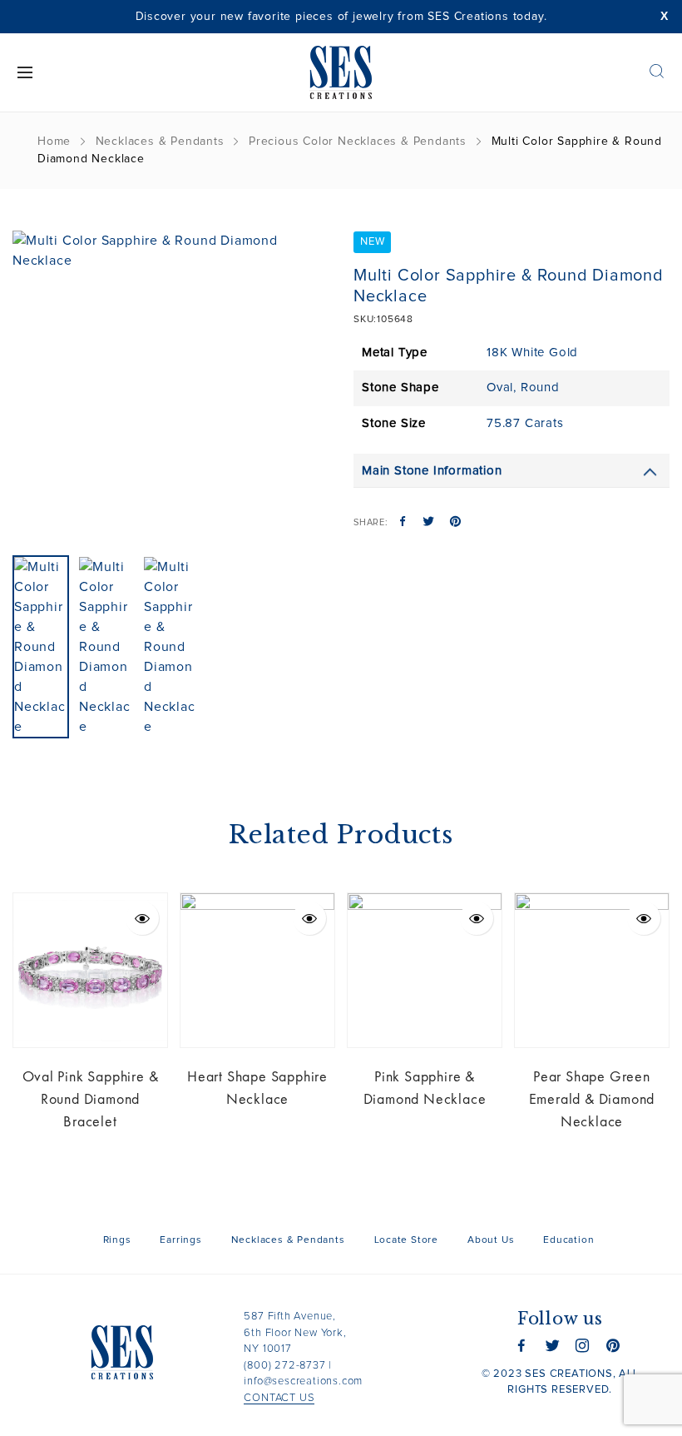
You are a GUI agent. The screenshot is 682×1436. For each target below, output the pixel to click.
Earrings (180, 1240)
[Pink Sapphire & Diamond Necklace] (425, 970)
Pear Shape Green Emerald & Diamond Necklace (592, 1098)
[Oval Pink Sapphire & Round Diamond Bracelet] (90, 970)
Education (568, 1240)
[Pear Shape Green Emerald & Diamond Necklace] (592, 970)
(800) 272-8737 (284, 1365)
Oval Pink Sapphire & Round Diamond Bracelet (90, 1098)
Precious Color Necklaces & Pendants (358, 141)
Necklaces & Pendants (160, 141)
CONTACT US (279, 1398)
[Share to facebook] (403, 522)
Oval (500, 387)
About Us (490, 1240)
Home (54, 141)
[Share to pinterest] (455, 522)
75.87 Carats (525, 423)
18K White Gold (532, 352)
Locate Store (406, 1240)
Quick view (142, 918)
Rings (117, 1240)
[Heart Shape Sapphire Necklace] (257, 970)
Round (540, 387)
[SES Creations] (341, 72)
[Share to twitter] (429, 522)
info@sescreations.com (303, 1381)
